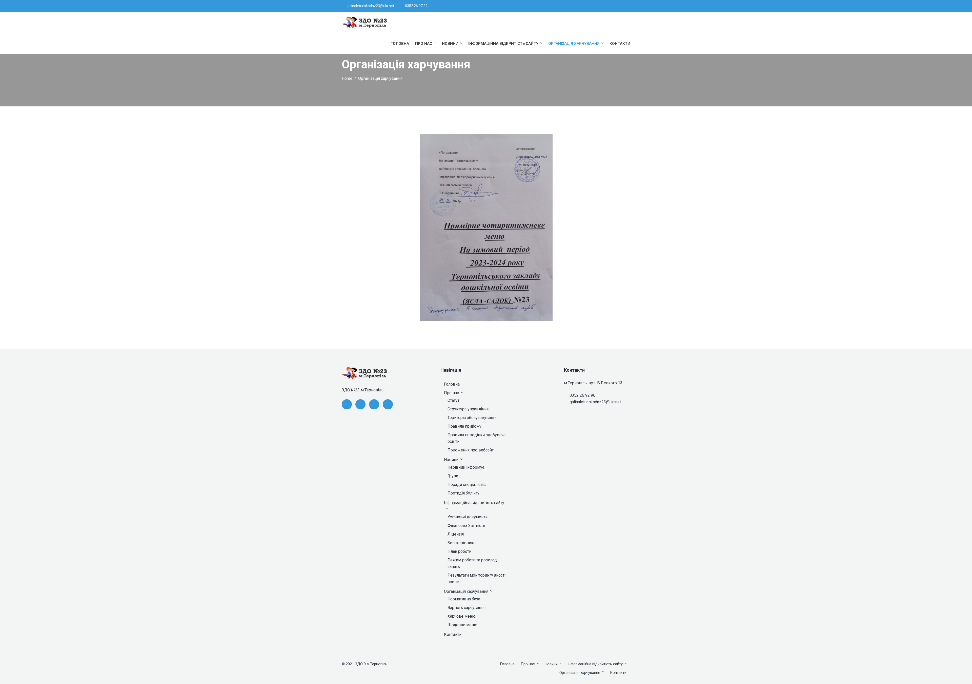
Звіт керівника (461, 542)
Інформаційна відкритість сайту (503, 43)
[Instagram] (388, 404)
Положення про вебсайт (471, 450)
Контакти (620, 43)
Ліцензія (456, 534)
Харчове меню (462, 616)
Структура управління (468, 409)
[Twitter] (360, 404)
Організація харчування (574, 43)
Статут (453, 400)
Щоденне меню (462, 624)
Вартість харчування (466, 607)
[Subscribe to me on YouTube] (617, 6)
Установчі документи (468, 517)
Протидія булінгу (463, 493)
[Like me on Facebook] (604, 6)
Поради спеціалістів (467, 484)
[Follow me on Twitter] (611, 6)
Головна (400, 43)
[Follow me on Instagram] (623, 6)
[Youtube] (374, 404)
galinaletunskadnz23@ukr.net (370, 6)
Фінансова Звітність (466, 525)
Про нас (423, 43)
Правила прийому (464, 426)
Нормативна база (464, 599)
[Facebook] (347, 404)
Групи (453, 475)
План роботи (459, 551)
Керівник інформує (466, 467)
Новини (450, 43)
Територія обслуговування (472, 417)
